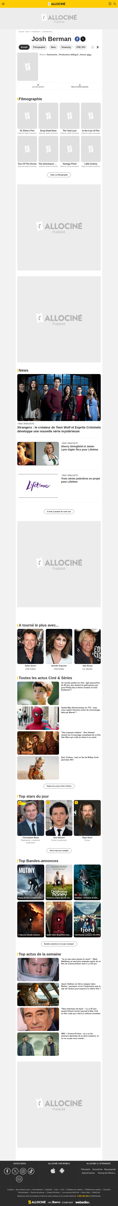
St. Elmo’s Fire (27, 130)
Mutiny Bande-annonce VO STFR (31, 898)
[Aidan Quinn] (30, 646)
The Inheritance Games (48, 164)
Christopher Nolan (31, 838)
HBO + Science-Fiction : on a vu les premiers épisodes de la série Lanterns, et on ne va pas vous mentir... (80, 1036)
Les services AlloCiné (70, 1192)
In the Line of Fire (91, 130)
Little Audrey (90, 164)
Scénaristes (36, 31)
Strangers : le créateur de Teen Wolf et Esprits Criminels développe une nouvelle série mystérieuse (59, 429)
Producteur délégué (69, 54)
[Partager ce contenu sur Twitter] (82, 38)
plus (89, 54)
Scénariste (52, 54)
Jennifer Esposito (59, 666)
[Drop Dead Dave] (48, 116)
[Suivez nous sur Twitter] (15, 1171)
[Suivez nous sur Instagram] (23, 1171)
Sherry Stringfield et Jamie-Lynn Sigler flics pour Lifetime (79, 448)
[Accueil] (56, 4)
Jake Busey (87, 666)
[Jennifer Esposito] (59, 646)
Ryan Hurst (87, 838)
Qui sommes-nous (23, 1190)
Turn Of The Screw (27, 164)
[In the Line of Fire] (91, 116)
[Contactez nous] (19, 1179)
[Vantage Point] (70, 149)
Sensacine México (106, 1173)
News (23, 370)
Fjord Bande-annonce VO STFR (87, 935)
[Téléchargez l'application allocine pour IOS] (54, 1170)
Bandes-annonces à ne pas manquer (59, 944)
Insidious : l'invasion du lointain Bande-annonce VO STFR (88, 898)
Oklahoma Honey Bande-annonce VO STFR (59, 898)
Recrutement (38, 1190)
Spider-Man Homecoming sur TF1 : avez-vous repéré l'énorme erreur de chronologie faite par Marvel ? (80, 710)
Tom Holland (59, 838)
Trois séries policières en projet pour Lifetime (80, 480)
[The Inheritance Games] (48, 149)
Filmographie (30, 99)
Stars (27, 31)
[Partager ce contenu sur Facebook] (77, 38)
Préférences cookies (93, 1190)
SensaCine (97, 1169)
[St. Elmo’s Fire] (27, 116)
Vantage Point (70, 164)
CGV (62, 1190)
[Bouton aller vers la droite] (97, 47)
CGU (56, 1190)
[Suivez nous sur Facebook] (7, 1171)
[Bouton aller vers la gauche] (92, 47)
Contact (10, 1190)
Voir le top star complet (59, 851)
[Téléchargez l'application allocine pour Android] (63, 1170)
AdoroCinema (88, 1173)
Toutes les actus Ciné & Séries (59, 786)
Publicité (48, 1190)
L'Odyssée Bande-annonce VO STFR (31, 935)
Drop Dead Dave (48, 130)
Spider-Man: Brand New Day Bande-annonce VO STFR (59, 935)
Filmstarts (85, 1169)
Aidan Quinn (30, 666)
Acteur (83, 54)
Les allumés (87, 669)
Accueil (21, 31)
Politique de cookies (75, 1190)
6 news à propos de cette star (59, 512)
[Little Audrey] (91, 149)
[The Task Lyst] (70, 116)
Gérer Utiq (85, 1192)
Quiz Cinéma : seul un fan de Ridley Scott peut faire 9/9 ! (79, 758)
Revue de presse (37, 1192)
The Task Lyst (69, 130)
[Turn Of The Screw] (27, 149)
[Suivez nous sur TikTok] (31, 1171)
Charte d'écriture (53, 1192)
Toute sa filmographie (59, 175)
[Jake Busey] (87, 646)
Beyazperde (110, 1169)
